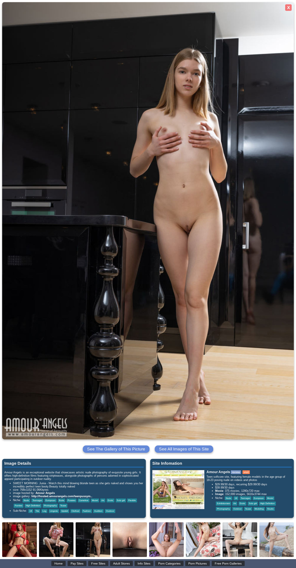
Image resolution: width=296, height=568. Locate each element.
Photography (50, 505)
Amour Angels (45, 493)
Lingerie (54, 511)
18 (30, 511)
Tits (37, 511)
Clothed (75, 511)
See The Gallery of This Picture (116, 449)
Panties (18, 505)
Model (95, 500)
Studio (270, 509)
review (236, 472)
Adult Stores (121, 563)
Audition (98, 511)
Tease (63, 505)
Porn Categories (169, 563)
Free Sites (98, 563)
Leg (44, 511)
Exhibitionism (223, 503)
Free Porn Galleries (228, 563)
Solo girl (121, 500)
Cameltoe (83, 500)
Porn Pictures (197, 563)
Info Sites (144, 563)
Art (102, 500)
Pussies (71, 500)
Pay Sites (77, 563)
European (50, 500)
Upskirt (64, 511)
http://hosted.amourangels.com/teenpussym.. (61, 496)
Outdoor (110, 511)
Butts (61, 500)
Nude (26, 500)
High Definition (33, 505)
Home (58, 563)
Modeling (259, 509)
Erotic (110, 500)
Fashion (87, 511)
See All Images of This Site (184, 449)
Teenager (37, 500)
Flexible (132, 500)
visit (246, 472)
